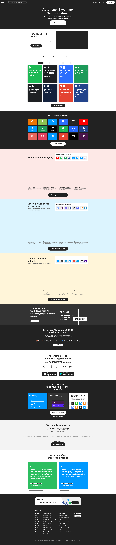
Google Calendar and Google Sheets (49, 519)
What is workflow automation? (64, 521)
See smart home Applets (58, 299)
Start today (58, 23)
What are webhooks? (62, 525)
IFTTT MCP (37, 521)
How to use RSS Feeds (63, 523)
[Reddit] (80, 540)
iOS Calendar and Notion (47, 517)
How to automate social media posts (65, 531)
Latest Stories (62, 513)
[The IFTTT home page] (4, 2)
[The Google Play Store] (66, 374)
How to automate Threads (63, 529)
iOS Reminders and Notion (48, 527)
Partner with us (58, 444)
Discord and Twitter (46, 533)
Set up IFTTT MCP (58, 344)
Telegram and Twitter (47, 531)
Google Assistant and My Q (48, 521)
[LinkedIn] (67, 540)
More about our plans (58, 416)
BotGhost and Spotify (47, 523)
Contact (52, 540)
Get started (110, 2)
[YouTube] (72, 540)
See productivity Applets (58, 248)
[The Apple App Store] (49, 374)
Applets (36, 519)
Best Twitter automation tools (64, 517)
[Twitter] (74, 540)
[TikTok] (77, 540)
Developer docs (38, 531)
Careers (41, 540)
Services (36, 515)
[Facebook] (64, 540)
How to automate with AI (63, 515)
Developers (37, 540)
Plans (100, 2)
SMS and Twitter (46, 525)
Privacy (56, 540)
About (59, 540)
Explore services (58, 143)
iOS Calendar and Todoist (47, 529)
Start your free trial (58, 412)
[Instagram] (69, 540)
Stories (36, 517)
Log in (104, 2)
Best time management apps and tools (65, 519)
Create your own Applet (58, 195)
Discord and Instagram (47, 515)
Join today (36, 45)
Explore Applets (58, 105)
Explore (95, 2)
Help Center (37, 523)
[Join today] (72, 40)
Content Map (37, 525)
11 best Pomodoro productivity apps (65, 527)
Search (36, 527)
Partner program (47, 540)
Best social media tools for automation (65, 533)
